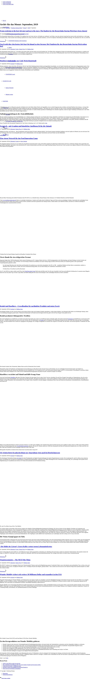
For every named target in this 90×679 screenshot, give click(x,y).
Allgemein (12, 49)
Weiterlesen (2, 41)
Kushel (42, 320)
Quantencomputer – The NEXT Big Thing (15, 560)
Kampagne (70, 318)
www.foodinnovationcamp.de (9, 200)
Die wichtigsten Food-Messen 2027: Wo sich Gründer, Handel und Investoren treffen (22, 664)
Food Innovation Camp (30, 271)
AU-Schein (19, 458)
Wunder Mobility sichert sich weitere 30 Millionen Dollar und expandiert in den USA (31, 574)
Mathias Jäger (25, 34)
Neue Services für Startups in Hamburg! (12, 668)
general (12, 34)
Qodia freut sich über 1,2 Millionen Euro (12, 666)
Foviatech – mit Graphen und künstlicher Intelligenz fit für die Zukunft (26, 126)
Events (16, 49)
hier (46, 123)
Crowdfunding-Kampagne (22, 446)
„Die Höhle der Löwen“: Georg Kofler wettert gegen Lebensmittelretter (26, 546)
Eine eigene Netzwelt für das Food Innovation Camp (19, 138)
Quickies (12, 63)
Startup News (17, 34)
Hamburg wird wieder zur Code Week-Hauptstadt (18, 61)
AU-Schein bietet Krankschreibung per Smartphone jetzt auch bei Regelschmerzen (30, 453)
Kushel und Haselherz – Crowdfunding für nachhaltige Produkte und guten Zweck (30, 306)
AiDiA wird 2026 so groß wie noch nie (11, 663)
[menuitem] (46, 673)
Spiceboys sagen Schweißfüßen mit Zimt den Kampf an (15, 667)
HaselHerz (13, 377)
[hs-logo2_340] (10, 12)
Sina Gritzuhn (24, 141)
